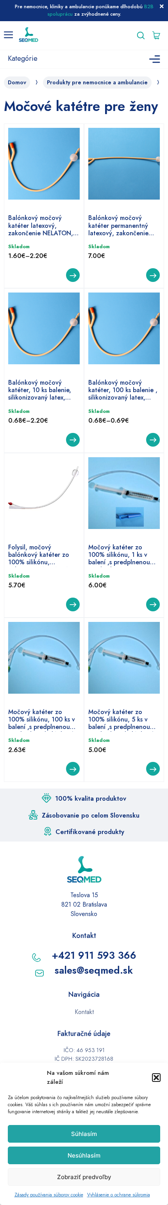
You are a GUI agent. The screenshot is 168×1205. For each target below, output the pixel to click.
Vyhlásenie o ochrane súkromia (118, 1194)
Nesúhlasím (84, 1155)
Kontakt (84, 1011)
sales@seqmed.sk (94, 970)
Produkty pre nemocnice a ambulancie (97, 82)
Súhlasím (84, 1134)
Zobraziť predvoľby (84, 1177)
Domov (17, 82)
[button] (156, 1077)
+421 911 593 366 (94, 955)
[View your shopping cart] (158, 35)
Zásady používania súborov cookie (48, 1194)
